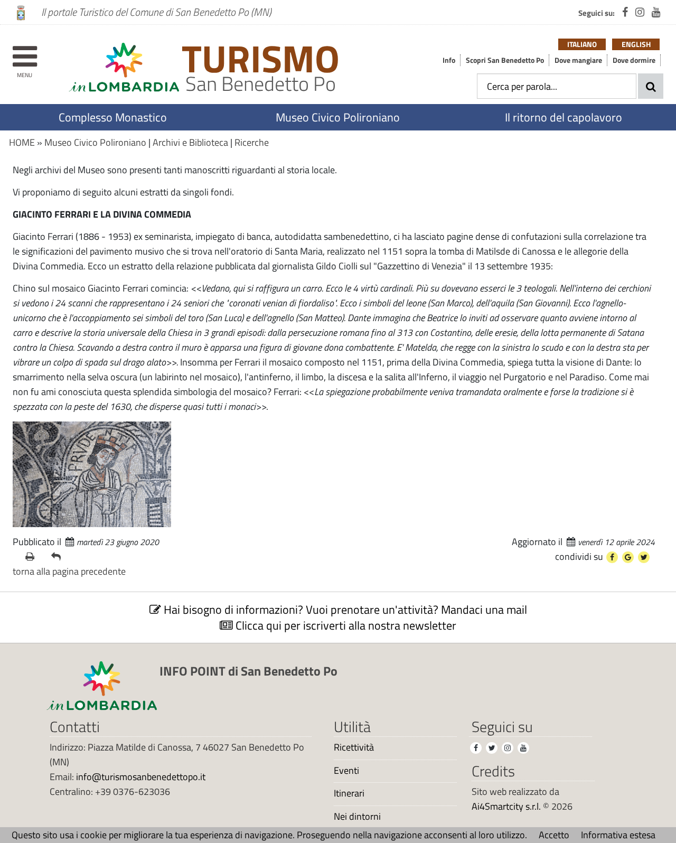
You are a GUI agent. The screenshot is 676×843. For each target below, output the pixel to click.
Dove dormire (634, 60)
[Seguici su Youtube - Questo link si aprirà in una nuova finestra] (656, 12)
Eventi (346, 770)
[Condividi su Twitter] (644, 557)
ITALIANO (582, 44)
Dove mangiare (578, 60)
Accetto (554, 835)
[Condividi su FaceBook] (612, 557)
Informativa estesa (618, 835)
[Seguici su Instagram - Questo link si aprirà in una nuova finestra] (639, 12)
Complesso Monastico (113, 117)
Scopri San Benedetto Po (505, 60)
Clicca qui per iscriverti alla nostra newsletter (344, 625)
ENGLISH (636, 44)
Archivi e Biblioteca (190, 142)
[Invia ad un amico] (60, 556)
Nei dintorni (357, 816)
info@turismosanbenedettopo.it (140, 777)
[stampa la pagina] (34, 556)
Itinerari (349, 793)
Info (449, 60)
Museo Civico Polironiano (338, 117)
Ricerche (251, 142)
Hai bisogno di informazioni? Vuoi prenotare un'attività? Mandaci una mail (344, 609)
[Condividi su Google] (628, 557)
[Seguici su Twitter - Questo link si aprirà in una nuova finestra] (491, 748)
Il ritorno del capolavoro (563, 117)
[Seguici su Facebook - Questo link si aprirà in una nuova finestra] (625, 12)
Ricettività (354, 747)
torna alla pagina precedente (69, 571)
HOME (22, 142)
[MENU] (24, 51)
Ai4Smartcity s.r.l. (506, 806)
